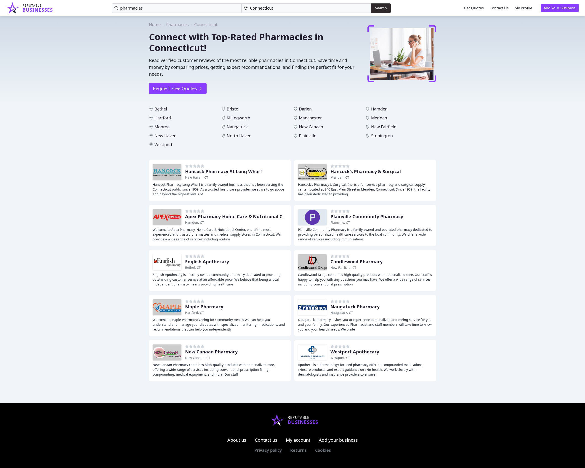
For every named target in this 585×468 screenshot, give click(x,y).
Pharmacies (177, 24)
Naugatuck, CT (341, 312)
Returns (298, 450)
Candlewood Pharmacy (356, 261)
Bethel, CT (193, 267)
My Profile (523, 8)
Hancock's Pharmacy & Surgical (365, 171)
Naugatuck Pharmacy (355, 307)
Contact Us (499, 8)
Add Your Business (560, 8)
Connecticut (206, 24)
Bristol (233, 109)
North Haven (239, 135)
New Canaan (311, 126)
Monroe (162, 126)
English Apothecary (207, 261)
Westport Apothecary (354, 352)
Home (155, 24)
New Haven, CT (196, 177)
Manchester (310, 118)
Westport (163, 144)
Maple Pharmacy (204, 307)
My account (298, 440)
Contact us (266, 440)
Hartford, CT (194, 312)
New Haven (165, 135)
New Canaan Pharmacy (211, 352)
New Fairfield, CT (343, 267)
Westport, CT (340, 357)
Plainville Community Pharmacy (366, 216)
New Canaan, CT (197, 357)
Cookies (323, 450)
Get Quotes (474, 8)
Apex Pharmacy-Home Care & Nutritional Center (240, 216)
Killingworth (238, 118)
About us (236, 440)
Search (381, 8)
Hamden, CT (194, 222)
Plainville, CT (340, 222)
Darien (305, 109)
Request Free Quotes (175, 88)
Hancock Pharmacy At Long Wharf (223, 171)
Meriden (379, 118)
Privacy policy (268, 450)
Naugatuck (237, 126)
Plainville (307, 135)
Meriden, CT (339, 177)
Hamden (379, 109)
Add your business (338, 440)
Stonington (382, 135)
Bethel (160, 109)
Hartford (162, 118)
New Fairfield (383, 126)
